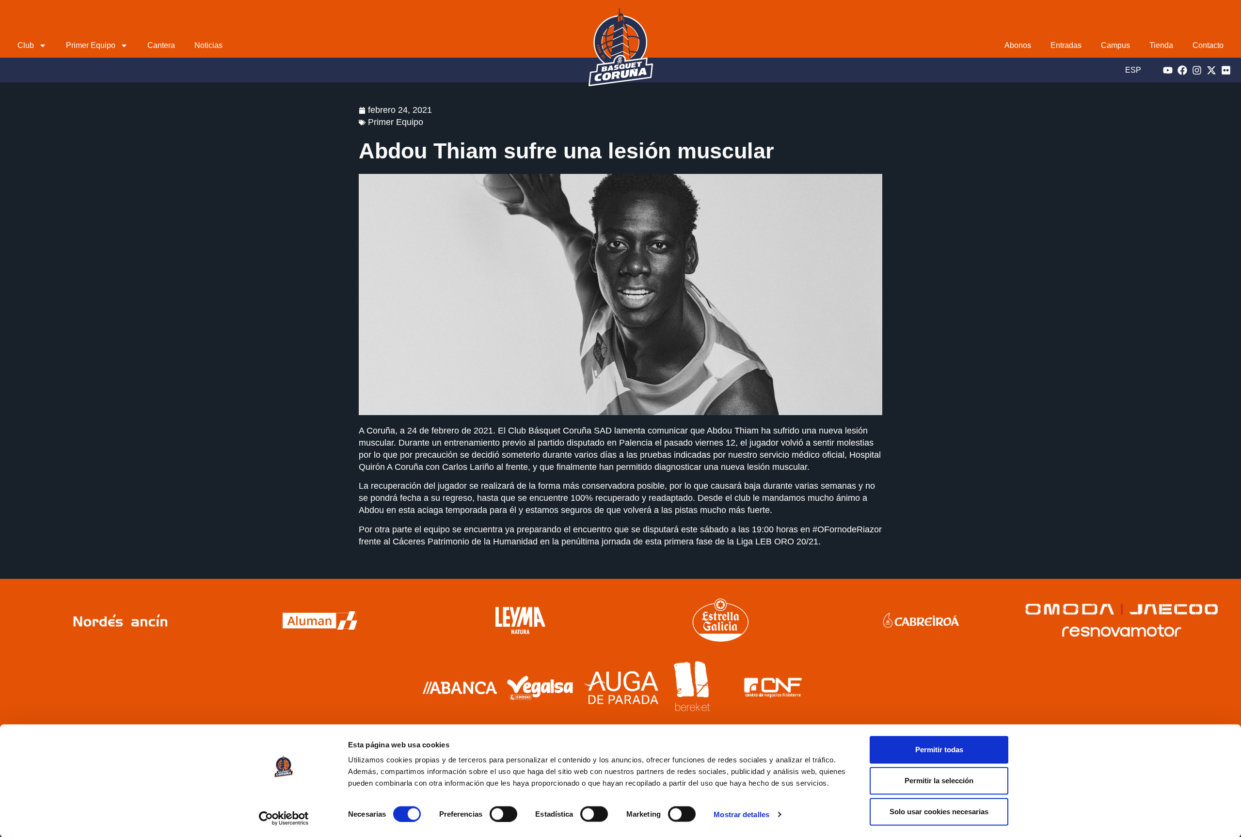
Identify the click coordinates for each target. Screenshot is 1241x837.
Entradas (1066, 45)
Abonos (1017, 45)
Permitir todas (939, 749)
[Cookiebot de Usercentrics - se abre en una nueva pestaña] (283, 818)
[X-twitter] (1211, 70)
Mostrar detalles (741, 814)
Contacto (1208, 45)
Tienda (1161, 45)
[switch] (503, 814)
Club (25, 45)
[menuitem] (1133, 70)
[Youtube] (1168, 70)
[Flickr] (1226, 70)
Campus (1115, 45)
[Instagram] (1197, 70)
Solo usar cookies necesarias (939, 811)
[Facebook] (1182, 70)
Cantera (161, 45)
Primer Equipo (90, 45)
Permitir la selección (939, 780)
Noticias (208, 45)
